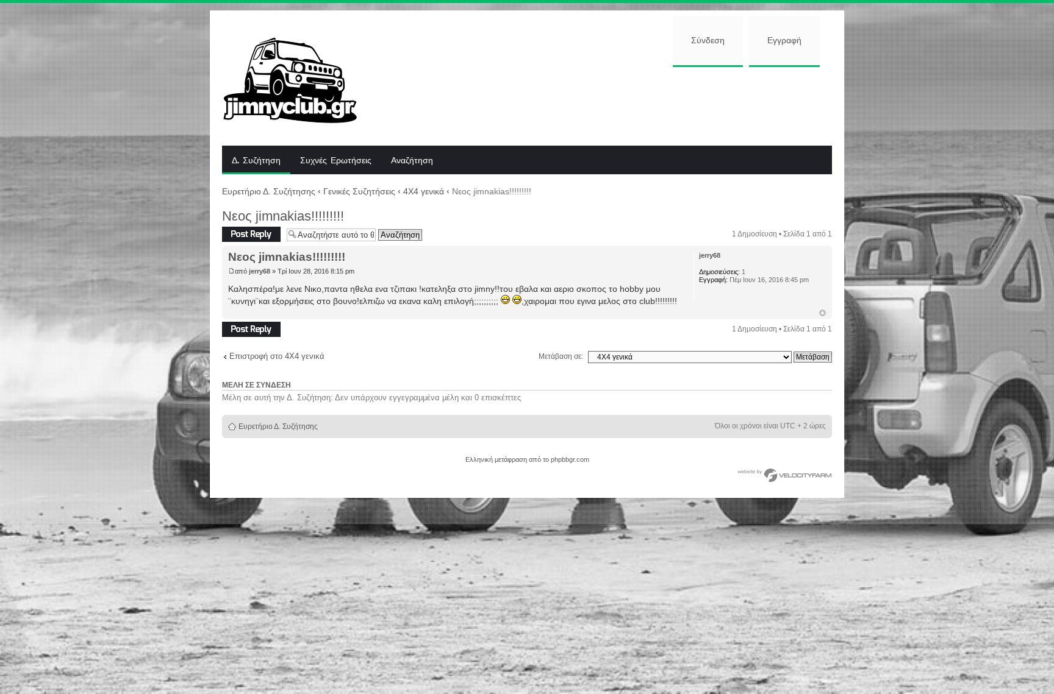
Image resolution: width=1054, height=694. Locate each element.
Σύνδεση (708, 41)
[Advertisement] (604, 104)
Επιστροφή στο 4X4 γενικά (276, 356)
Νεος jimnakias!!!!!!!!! (283, 216)
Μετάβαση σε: (561, 356)
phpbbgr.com (570, 459)
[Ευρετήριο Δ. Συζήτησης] (299, 78)
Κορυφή (822, 313)
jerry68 (259, 271)
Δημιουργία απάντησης (241, 234)
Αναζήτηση (412, 161)
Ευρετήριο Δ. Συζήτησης (268, 191)
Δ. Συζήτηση (256, 161)
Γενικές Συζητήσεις (359, 191)
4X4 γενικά (423, 191)
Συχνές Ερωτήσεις (335, 161)
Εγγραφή (784, 41)
